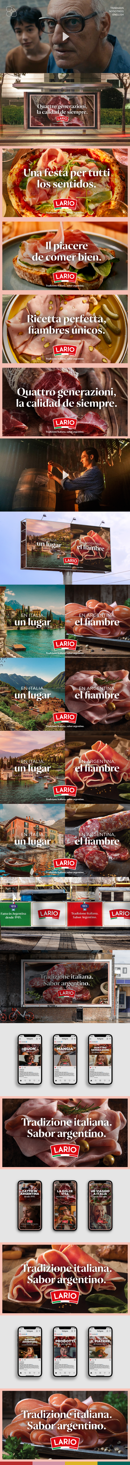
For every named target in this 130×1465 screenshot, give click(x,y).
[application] (65, 36)
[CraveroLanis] (11, 11)
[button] (65, 36)
